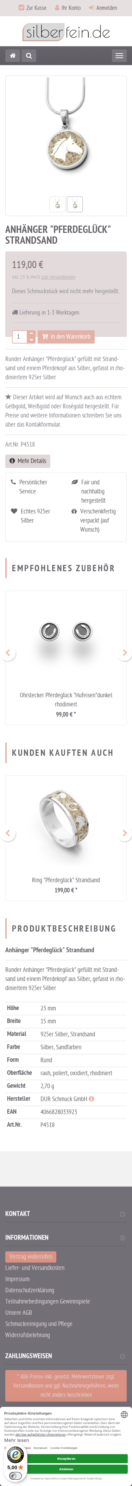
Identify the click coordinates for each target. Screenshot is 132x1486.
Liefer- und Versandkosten (34, 1268)
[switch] (15, 1476)
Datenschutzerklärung (29, 1290)
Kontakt (17, 1214)
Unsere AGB (18, 1312)
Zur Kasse (36, 8)
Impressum (17, 1279)
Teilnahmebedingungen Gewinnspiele (47, 1301)
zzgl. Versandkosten (58, 277)
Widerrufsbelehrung (27, 1335)
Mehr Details (30, 461)
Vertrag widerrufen (31, 1256)
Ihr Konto (71, 8)
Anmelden (106, 8)
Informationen (27, 1238)
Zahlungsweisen (28, 1357)
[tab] (66, 1217)
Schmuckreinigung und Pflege (39, 1324)
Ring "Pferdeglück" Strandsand (66, 880)
